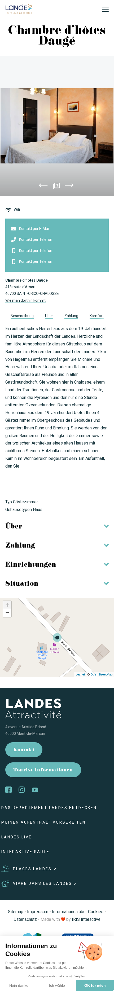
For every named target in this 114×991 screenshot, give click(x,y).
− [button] (7, 613)
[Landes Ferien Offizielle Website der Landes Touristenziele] (18, 8)
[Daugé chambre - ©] (57, 126)
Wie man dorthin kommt (25, 300)
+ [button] (7, 605)
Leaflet (80, 674)
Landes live (16, 837)
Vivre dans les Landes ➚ (45, 883)
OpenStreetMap (102, 674)
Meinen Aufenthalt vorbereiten (43, 822)
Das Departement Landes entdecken (49, 808)
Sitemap (15, 911)
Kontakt (23, 750)
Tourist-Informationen (43, 770)
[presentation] (43, 186)
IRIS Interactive (86, 919)
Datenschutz (25, 919)
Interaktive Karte (25, 852)
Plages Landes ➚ (35, 869)
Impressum (37, 911)
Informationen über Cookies (77, 911)
